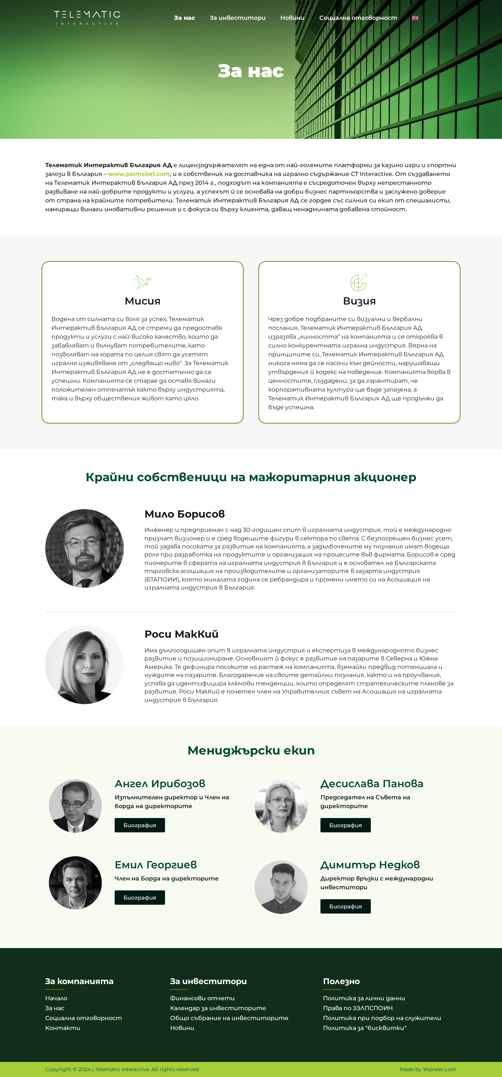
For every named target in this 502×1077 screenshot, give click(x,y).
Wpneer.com (439, 1069)
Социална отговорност (358, 17)
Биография (139, 825)
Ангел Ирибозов (160, 783)
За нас (184, 17)
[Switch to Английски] (415, 18)
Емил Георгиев (156, 864)
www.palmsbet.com (139, 173)
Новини (292, 17)
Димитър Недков (370, 864)
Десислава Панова (372, 783)
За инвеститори (238, 17)
